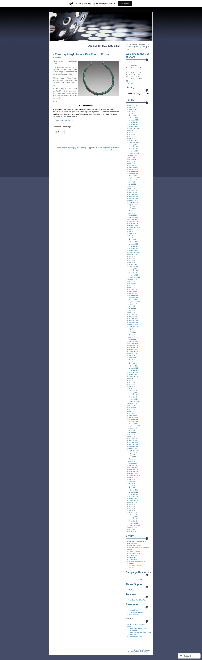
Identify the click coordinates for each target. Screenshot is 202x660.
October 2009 (133, 523)
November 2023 (134, 174)
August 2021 (132, 229)
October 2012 (133, 448)
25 (132, 79)
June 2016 (132, 357)
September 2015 (134, 376)
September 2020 (134, 252)
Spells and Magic (69, 148)
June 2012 (132, 457)
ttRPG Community (135, 568)
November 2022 (134, 198)
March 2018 (133, 314)
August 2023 (132, 180)
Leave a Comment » (112, 150)
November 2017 (134, 322)
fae (101, 148)
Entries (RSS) (130, 651)
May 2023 (132, 186)
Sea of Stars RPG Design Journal (138, 45)
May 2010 (132, 508)
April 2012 (131, 461)
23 (127, 79)
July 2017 (132, 331)
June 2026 (132, 109)
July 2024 (132, 157)
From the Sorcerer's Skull (137, 541)
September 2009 (134, 525)
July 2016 (132, 355)
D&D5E (96, 148)
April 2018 (131, 312)
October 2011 (133, 473)
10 (129, 74)
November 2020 (134, 248)
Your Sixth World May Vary (137, 600)
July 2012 (132, 455)
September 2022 (134, 202)
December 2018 (134, 295)
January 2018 (133, 318)
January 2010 (133, 517)
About (130, 626)
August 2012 (132, 453)
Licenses (134, 630)
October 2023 (133, 176)
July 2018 (132, 306)
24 (129, 79)
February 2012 (134, 465)
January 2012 (133, 467)
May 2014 (132, 409)
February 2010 (134, 515)
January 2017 (133, 343)
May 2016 (132, 360)
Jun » (132, 83)
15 (141, 74)
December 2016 (134, 345)
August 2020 (132, 254)
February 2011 (133, 490)
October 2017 (133, 324)
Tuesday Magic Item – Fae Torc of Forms (82, 54)
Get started (125, 4)
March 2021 (133, 240)
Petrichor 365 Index (135, 636)
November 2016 (134, 347)
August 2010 (132, 502)
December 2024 (134, 147)
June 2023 (132, 184)
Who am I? (133, 634)
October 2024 (133, 151)
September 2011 (134, 475)
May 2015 (132, 384)
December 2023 (134, 171)
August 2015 (132, 378)
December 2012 (134, 444)
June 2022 (132, 209)
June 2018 (132, 308)
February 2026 (134, 118)
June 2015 (132, 382)
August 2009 (132, 527)
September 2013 (134, 426)
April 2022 (131, 213)
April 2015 (131, 386)
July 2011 (132, 479)
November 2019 (134, 273)
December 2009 (134, 519)
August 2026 (132, 105)
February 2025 (134, 143)
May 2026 (132, 112)
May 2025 (132, 136)
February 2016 (134, 366)
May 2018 (132, 310)
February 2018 (134, 316)
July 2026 (132, 107)
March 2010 (133, 513)
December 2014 (134, 395)
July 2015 (132, 380)
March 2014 (133, 413)
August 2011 (132, 477)
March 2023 (133, 190)
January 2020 (133, 269)
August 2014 (132, 403)
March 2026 (133, 116)
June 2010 (132, 506)
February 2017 (134, 341)
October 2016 (133, 349)
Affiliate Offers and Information (140, 632)
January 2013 (133, 442)
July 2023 (132, 182)
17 (129, 76)
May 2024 (132, 161)
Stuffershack (133, 559)
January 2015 (133, 393)
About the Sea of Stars (138, 628)
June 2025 (132, 134)
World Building (81, 148)
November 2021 (134, 223)
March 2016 (133, 364)
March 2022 (133, 215)
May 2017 (132, 335)
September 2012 (134, 451)
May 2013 (132, 434)
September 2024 (134, 153)
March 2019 (133, 289)
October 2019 (133, 275)
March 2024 (133, 165)
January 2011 (133, 492)
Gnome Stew (133, 543)
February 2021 (134, 242)
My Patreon (132, 590)
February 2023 (134, 192)
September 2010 (134, 500)
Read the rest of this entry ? (63, 120)
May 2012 (132, 459)
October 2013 (133, 424)
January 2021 (133, 244)
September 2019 (134, 277)
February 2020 (134, 267)
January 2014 (133, 417)
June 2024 (132, 159)
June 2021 (132, 233)
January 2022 (133, 219)
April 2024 (131, 163)
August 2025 (132, 130)
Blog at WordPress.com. (142, 650)
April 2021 (131, 238)
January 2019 (133, 293)
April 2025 (131, 138)
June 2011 (132, 482)
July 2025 (132, 132)
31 (129, 81)
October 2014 (133, 399)
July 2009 (132, 529)
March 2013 (133, 438)
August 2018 (132, 304)
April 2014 (131, 411)
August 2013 (132, 428)
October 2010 (133, 498)
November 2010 (134, 496)
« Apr (127, 83)
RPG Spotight (133, 555)
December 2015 (134, 370)
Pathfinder (115, 148)
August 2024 (132, 155)
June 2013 (132, 432)
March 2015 (133, 389)
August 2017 (132, 329)
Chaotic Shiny (133, 610)
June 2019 (132, 283)
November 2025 (134, 124)
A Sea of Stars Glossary (136, 624)
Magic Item (106, 148)
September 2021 (134, 227)
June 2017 (132, 333)
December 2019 (134, 271)
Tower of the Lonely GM (137, 561)
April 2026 (131, 114)
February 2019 (134, 291)
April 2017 (131, 337)
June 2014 (132, 407)
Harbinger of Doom (135, 545)
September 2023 (134, 178)
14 (139, 74)
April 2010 (131, 510)
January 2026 (133, 120)
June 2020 (132, 258)
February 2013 (134, 440)
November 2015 (134, 372)
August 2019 (132, 279)
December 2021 (134, 221)
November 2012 (134, 446)
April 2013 (131, 436)
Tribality (131, 563)
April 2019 (131, 287)
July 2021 (132, 231)
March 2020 (133, 264)
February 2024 (134, 167)
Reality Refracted (134, 551)
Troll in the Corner (135, 566)
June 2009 (132, 531)
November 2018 (134, 298)
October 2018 (133, 300)
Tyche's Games (134, 614)
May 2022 (132, 211)
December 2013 (134, 420)
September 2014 (134, 401)
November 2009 (134, 521)
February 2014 (134, 415)
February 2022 (134, 217)
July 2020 (132, 256)
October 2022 (133, 200)
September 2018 (134, 302)
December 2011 (134, 469)
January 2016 (133, 368)
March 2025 (133, 140)
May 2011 (132, 484)
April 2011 (131, 486)
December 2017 (134, 320)
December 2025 (134, 122)
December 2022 (134, 196)
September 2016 (134, 351)
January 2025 (133, 145)
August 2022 (132, 205)
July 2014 (132, 405)
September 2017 (134, 326)
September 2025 (134, 128)
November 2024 (134, 149)
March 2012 (133, 463)
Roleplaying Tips (134, 553)
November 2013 (134, 422)
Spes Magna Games (136, 612)
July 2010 (132, 504)
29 (141, 79)
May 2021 (132, 236)
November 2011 (134, 471)
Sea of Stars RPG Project (137, 580)
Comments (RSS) (144, 651)
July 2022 (132, 207)
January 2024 (133, 169)
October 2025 (133, 126)
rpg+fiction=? (133, 557)
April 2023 (131, 188)
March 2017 (133, 339)
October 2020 (133, 250)
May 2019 (132, 285)
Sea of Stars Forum (135, 578)
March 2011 (132, 488)
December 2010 (134, 494)
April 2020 (131, 262)
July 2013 (132, 430)
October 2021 (133, 225)
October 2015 (133, 374)
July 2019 (132, 281)
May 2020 (132, 260)
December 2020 (134, 246)
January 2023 (133, 194)
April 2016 (131, 362)
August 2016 (132, 353)
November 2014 (134, 397)
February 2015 (134, 391)
